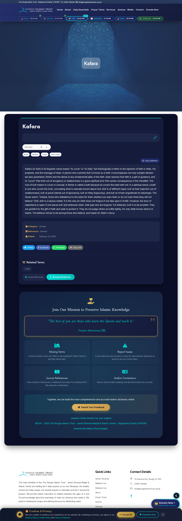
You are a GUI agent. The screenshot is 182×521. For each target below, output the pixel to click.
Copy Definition (151, 161)
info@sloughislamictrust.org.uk (90, 2)
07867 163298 (69, 2)
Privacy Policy (31, 518)
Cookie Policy (45, 518)
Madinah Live (101, 488)
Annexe (122, 9)
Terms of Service (62, 518)
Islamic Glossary (102, 479)
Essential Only (149, 515)
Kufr (28, 269)
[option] (91, 55)
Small (26, 154)
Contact (140, 9)
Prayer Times (98, 9)
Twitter (30, 247)
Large (44, 154)
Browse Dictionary (62, 277)
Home (60, 9)
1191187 (57, 2)
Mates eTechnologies (97, 428)
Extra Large (55, 154)
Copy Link (77, 247)
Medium (35, 154)
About (68, 9)
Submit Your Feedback (92, 407)
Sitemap (98, 506)
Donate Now (152, 9)
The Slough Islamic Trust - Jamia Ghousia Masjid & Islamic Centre (83, 423)
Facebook (44, 247)
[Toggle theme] (176, 496)
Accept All (127, 515)
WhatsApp (60, 247)
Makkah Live (100, 483)
